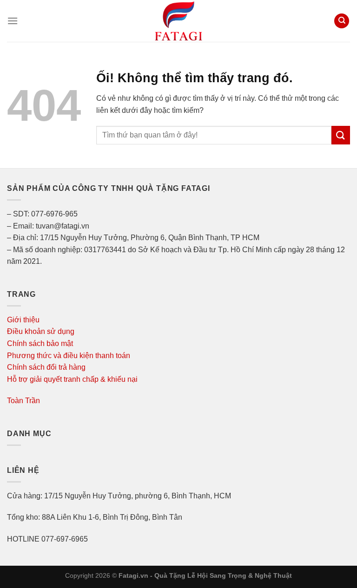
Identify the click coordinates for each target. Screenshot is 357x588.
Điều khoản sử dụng (40, 331)
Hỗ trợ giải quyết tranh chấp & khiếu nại (72, 379)
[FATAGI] (178, 21)
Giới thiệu (23, 320)
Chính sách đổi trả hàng (46, 367)
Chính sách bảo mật (40, 343)
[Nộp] (340, 135)
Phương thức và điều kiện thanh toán (68, 355)
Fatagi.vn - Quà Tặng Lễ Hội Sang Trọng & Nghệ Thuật (205, 575)
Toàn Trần (23, 401)
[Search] (341, 21)
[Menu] (12, 20)
